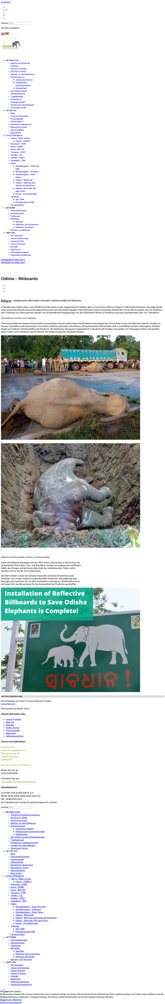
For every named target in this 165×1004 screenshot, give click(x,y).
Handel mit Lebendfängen (22, 105)
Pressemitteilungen (20, 116)
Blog (13, 113)
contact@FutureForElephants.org (18, 781)
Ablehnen (17, 999)
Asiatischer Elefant (24, 80)
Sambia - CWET (18, 158)
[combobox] (19, 23)
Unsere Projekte (13, 719)
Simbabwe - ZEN (18, 160)
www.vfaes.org (8, 703)
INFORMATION (12, 60)
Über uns (10, 722)
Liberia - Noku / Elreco (20, 138)
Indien (13, 163)
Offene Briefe (17, 121)
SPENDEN (5, 259)
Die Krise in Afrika (18, 69)
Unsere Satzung (18, 244)
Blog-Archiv (16, 133)
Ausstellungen (17, 213)
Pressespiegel (17, 119)
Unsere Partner (17, 241)
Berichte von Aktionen (20, 230)
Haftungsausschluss (20, 252)
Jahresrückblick (17, 130)
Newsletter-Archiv (19, 127)
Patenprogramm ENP (24, 202)
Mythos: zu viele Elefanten (22, 74)
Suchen (4, 23)
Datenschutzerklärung (21, 255)
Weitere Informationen (11, 1002)
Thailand (15, 197)
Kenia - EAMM (17, 146)
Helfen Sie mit (12, 727)
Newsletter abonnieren (21, 124)
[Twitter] (6, 10)
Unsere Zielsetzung (19, 238)
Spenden (19, 222)
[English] (3, 33)
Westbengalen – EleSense (27, 171)
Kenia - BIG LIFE (18, 149)
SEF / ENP (19, 199)
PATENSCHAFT (17, 259)
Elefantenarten (18, 77)
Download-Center (18, 108)
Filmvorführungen (19, 210)
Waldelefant (21, 88)
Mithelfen (15, 219)
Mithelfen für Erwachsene (27, 224)
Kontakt (14, 247)
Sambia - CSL (16, 155)
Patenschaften (17, 205)
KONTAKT (6, 2)
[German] (7, 33)
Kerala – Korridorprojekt (26, 194)
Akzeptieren (6, 999)
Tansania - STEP (18, 152)
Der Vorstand (17, 235)
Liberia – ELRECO (23, 141)
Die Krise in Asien (18, 71)
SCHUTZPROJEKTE (14, 135)
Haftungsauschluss (15, 736)
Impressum (15, 249)
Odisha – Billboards (24, 180)
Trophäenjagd (17, 96)
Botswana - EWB (18, 144)
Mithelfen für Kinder (24, 227)
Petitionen (15, 216)
